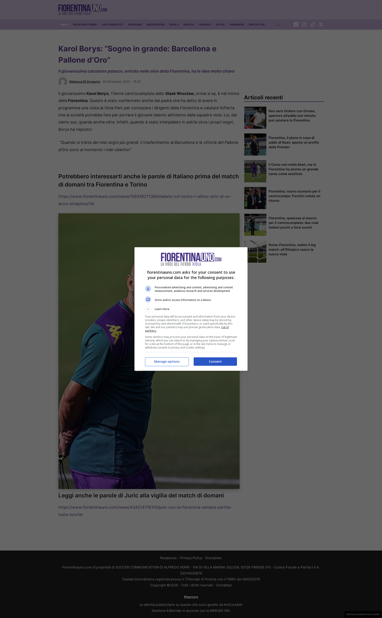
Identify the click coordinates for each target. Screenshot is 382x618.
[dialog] (191, 309)
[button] (191, 309)
